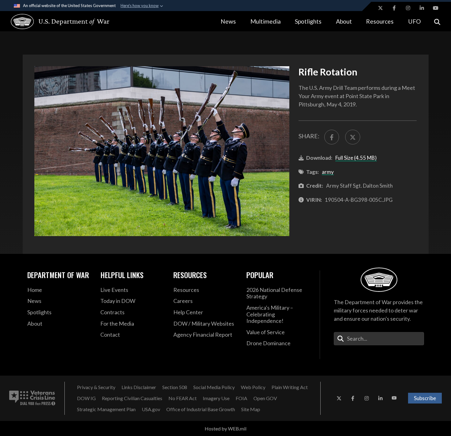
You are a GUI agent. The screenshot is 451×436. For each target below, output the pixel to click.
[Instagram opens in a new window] (408, 8)
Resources (380, 21)
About (344, 21)
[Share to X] (352, 137)
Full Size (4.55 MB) (356, 158)
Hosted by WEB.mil (225, 428)
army (328, 172)
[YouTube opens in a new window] (435, 8)
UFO (414, 21)
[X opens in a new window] (380, 8)
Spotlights (308, 21)
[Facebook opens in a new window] (394, 8)
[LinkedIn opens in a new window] (421, 8)
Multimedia (265, 21)
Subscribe (425, 398)
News (228, 21)
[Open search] (437, 21)
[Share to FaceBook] (331, 137)
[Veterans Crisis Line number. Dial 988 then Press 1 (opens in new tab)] (32, 398)
